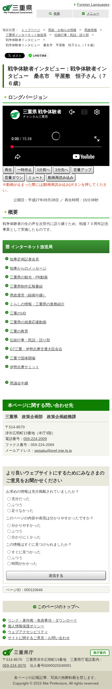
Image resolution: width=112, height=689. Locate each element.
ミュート (35, 177)
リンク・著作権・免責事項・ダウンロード (42, 620)
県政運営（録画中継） (28, 295)
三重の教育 (19, 331)
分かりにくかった (26, 537)
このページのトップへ (58, 606)
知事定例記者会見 (24, 259)
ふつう (16, 505)
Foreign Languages (93, 4)
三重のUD (18, 313)
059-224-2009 (35, 439)
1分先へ (61, 170)
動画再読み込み (60, 177)
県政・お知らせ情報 (62, 30)
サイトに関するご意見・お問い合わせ (39, 638)
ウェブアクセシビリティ (28, 632)
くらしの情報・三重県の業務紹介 (37, 304)
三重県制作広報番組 (26, 286)
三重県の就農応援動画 (28, 322)
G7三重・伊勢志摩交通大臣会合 (36, 349)
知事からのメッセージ (28, 268)
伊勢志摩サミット (24, 367)
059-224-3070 (14, 665)
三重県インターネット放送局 (26, 35)
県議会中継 (19, 383)
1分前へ (43, 170)
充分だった (20, 499)
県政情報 (90, 30)
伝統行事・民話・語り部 (71, 35)
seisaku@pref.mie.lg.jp (53, 450)
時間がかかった (24, 563)
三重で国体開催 (22, 358)
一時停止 (24, 170)
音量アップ (82, 170)
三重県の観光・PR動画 (29, 277)
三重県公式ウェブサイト (18, 9)
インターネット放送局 (32, 247)
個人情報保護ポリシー (26, 626)
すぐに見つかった (26, 552)
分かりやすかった (26, 525)
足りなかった (22, 510)
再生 (8, 170)
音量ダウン (14, 177)
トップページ (30, 30)
